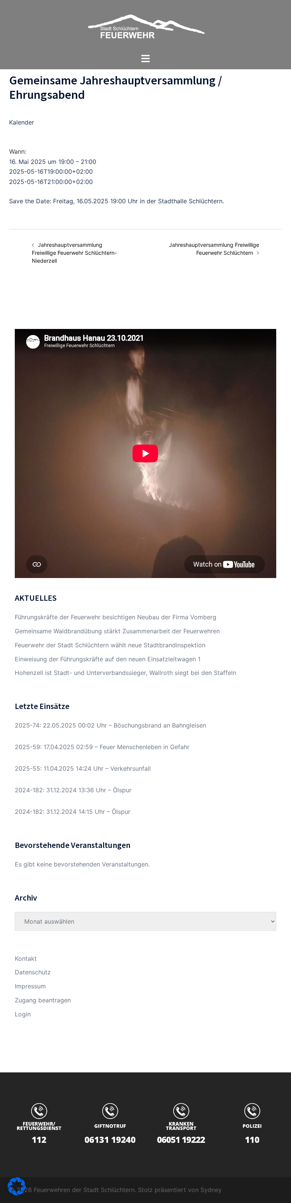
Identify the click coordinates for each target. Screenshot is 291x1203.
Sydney (211, 1190)
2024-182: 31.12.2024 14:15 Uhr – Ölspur (72, 811)
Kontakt (26, 958)
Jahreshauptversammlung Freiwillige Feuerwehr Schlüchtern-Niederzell (74, 253)
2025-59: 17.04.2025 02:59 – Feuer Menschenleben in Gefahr (102, 747)
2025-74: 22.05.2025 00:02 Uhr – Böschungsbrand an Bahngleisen (110, 725)
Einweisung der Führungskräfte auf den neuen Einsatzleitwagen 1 (107, 659)
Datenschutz (33, 972)
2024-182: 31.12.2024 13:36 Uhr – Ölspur (73, 790)
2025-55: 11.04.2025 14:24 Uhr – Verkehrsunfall (83, 768)
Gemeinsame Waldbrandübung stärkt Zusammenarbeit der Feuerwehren (117, 631)
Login (23, 1014)
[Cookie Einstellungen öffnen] (17, 1193)
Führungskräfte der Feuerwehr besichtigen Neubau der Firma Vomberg (115, 617)
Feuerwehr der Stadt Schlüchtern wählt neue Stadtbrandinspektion (110, 645)
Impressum (30, 986)
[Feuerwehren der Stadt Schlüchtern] (145, 26)
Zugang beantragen (43, 1000)
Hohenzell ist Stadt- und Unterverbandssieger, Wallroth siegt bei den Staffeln (125, 672)
